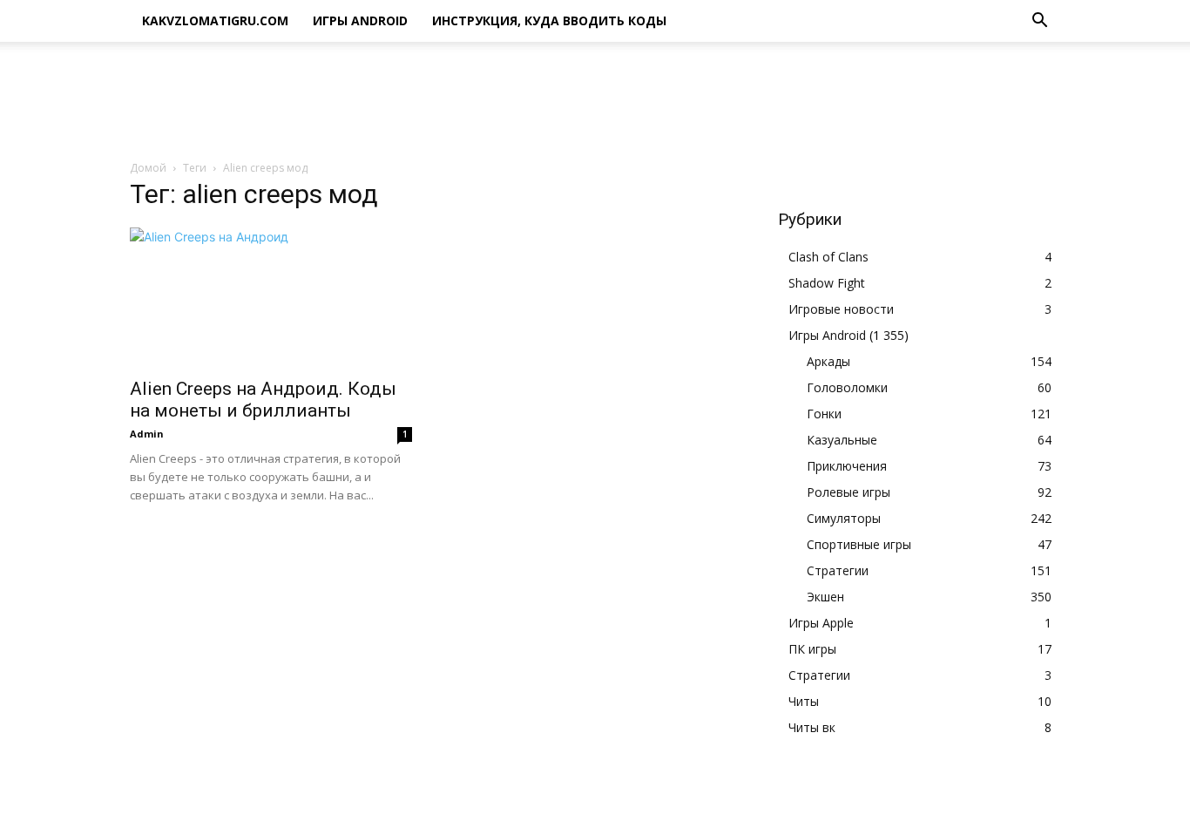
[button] (1039, 22)
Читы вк (811, 727)
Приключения (847, 466)
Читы (803, 701)
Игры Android (360, 20)
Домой (148, 167)
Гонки (824, 413)
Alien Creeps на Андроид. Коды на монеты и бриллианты (263, 399)
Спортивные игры (859, 544)
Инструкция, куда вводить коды (549, 20)
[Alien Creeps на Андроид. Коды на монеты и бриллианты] (271, 297)
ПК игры (812, 649)
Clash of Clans (828, 256)
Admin (147, 433)
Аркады (828, 361)
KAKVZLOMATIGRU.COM (215, 20)
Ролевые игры (848, 492)
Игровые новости (841, 309)
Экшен (825, 596)
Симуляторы (844, 518)
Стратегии (838, 570)
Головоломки (847, 387)
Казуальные (842, 439)
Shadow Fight (826, 283)
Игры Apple (821, 622)
